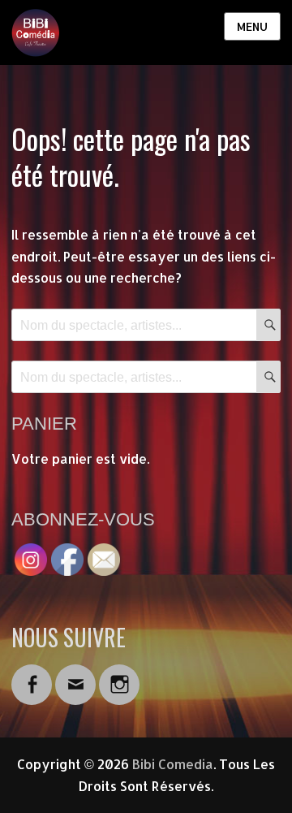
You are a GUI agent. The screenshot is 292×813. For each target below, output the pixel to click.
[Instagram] (119, 674)
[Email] (75, 674)
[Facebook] (31, 674)
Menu (252, 26)
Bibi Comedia (172, 763)
